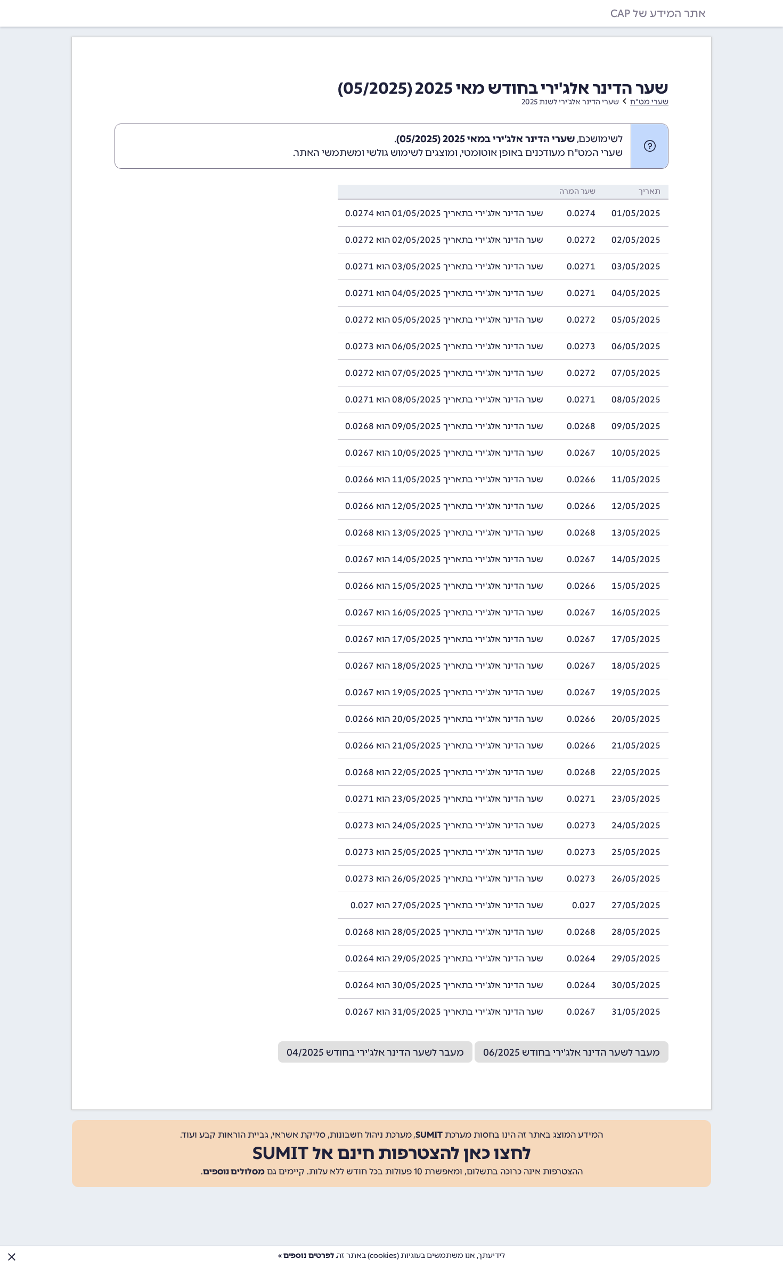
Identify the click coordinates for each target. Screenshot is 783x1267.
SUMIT (429, 1135)
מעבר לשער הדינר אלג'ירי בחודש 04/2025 (375, 1052)
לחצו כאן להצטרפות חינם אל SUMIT (391, 1153)
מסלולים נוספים (234, 1171)
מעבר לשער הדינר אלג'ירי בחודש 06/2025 (571, 1052)
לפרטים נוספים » (306, 1255)
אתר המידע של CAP (658, 13)
